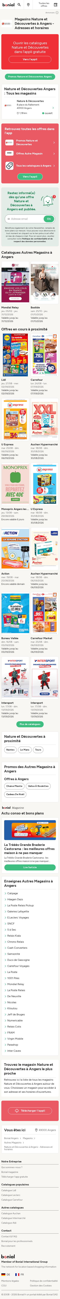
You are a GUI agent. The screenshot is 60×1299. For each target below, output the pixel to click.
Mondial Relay (15, 984)
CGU (3, 1285)
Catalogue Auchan (10, 1213)
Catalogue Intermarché (13, 1218)
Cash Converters (17, 947)
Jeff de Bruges (16, 1014)
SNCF (10, 923)
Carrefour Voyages (18, 966)
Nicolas (11, 1002)
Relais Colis (14, 1026)
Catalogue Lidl (8, 1190)
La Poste (12, 972)
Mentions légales (10, 1280)
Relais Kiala (14, 935)
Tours (38, 749)
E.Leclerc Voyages (18, 917)
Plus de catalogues (30, 724)
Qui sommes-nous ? (11, 1167)
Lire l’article (30, 867)
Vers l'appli (30, 59)
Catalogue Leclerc (10, 1195)
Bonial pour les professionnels (16, 1241)
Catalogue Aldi (8, 1222)
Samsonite (13, 953)
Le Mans (24, 749)
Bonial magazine (9, 1172)
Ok (49, 218)
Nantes (10, 749)
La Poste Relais (16, 990)
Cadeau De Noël (15, 794)
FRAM (11, 1032)
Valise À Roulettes (38, 786)
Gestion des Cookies (41, 1285)
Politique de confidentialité (44, 1280)
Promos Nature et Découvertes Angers (30, 76)
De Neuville (14, 996)
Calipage (12, 893)
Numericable (15, 1020)
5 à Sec (11, 929)
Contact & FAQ (9, 1236)
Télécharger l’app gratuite (14, 1176)
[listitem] (15, 292)
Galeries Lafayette (18, 911)
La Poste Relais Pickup (20, 905)
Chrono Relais (15, 941)
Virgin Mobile (15, 1038)
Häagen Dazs (15, 899)
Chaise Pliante (14, 786)
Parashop (12, 1044)
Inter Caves (14, 1050)
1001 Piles (13, 978)
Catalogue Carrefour (12, 1199)
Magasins (28, 1138)
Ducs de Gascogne (18, 960)
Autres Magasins (13, 1143)
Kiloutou (12, 1008)
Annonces (50, 12)
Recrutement (8, 1245)
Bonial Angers (11, 1138)
